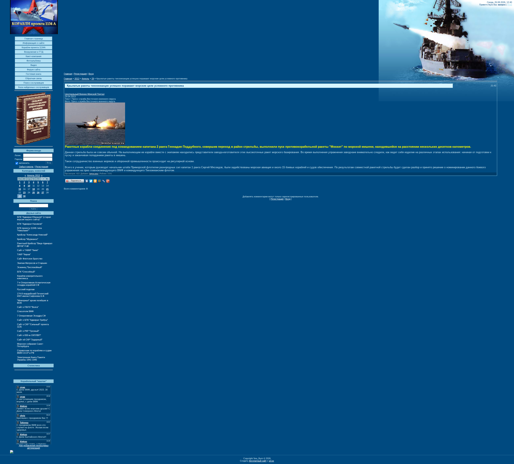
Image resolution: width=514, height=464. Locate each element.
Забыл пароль (26, 166)
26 (38, 192)
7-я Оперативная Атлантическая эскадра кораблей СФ (33, 283)
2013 (76, 78)
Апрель (85, 78)
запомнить (24, 163)
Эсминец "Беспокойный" (29, 267)
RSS (510, 4)
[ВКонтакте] (87, 181)
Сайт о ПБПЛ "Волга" (28, 307)
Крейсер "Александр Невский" (32, 235)
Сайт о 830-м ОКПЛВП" (29, 335)
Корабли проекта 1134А (33, 47)
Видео (34, 65)
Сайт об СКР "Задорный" (29, 339)
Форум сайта (33, 69)
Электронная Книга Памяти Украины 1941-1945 (31, 358)
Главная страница (33, 38)
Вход (91, 74)
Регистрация (41, 166)
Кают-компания (33, 56)
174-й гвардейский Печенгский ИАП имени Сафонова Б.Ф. (32, 294)
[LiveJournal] (104, 181)
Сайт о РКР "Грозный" (28, 331)
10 (29, 185)
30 (24, 196)
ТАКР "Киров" (24, 254)
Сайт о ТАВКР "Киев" (27, 250)
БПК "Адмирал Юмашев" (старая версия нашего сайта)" (34, 218)
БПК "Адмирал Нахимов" (29, 224)
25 (33, 192)
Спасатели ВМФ (25, 311)
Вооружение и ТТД (33, 52)
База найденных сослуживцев (33, 87)
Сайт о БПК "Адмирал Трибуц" (32, 320)
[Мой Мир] (99, 181)
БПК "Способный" (26, 271)
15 (19, 189)
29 (19, 196)
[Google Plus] (108, 181)
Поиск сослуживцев (33, 83)
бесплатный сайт (257, 461)
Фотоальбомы (34, 60)
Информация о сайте (33, 43)
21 (47, 189)
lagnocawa (93, 174)
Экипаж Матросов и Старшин (32, 263)
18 (33, 189)
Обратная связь (33, 78)
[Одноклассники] (95, 181)
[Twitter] (91, 181)
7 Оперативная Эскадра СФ (31, 315)
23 (24, 192)
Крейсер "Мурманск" (27, 239)
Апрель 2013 (33, 175)
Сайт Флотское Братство (29, 258)
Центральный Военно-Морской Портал (84, 94)
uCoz (271, 461)
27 (43, 192)
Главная (68, 74)
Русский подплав (26, 289)
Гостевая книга (33, 74)
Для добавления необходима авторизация (33, 446)
